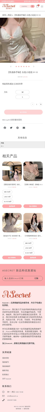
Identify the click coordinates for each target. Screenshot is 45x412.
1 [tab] (16, 66)
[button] (42, 6)
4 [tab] (23, 66)
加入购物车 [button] (33, 206)
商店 (10, 15)
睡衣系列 (18, 119)
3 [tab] (21, 66)
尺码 (5, 92)
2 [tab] (18, 66)
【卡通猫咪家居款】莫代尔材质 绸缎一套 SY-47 (33, 236)
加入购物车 (23, 112)
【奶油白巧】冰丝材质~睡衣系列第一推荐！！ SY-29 (12, 236)
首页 (4, 15)
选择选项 (12, 206)
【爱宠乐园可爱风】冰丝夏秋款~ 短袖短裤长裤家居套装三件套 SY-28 (12, 184)
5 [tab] (26, 66)
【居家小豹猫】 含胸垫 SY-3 (33, 184)
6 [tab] (28, 66)
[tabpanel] (22, 40)
